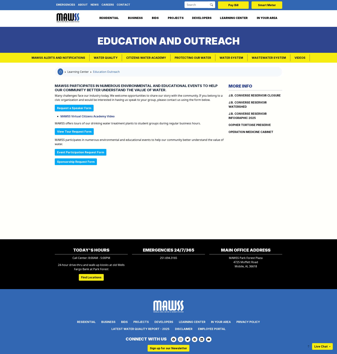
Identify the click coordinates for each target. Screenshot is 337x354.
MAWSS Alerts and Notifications (58, 57)
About (83, 4)
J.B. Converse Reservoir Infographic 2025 (248, 116)
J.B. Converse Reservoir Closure (255, 95)
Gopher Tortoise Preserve (250, 125)
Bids (155, 18)
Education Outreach (106, 72)
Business (135, 18)
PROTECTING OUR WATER (193, 57)
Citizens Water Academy (146, 57)
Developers (202, 18)
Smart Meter (267, 5)
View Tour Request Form (74, 131)
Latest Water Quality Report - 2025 (140, 329)
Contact (123, 4)
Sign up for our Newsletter (168, 348)
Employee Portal (212, 329)
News (95, 4)
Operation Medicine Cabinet (251, 132)
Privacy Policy (248, 322)
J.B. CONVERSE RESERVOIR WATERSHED (248, 104)
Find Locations (91, 277)
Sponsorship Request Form (76, 161)
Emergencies (65, 4)
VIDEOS (300, 57)
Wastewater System (269, 57)
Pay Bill (233, 5)
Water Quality (106, 57)
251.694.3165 (168, 258)
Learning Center (234, 18)
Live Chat (321, 346)
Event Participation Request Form (80, 152)
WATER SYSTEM (231, 57)
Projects (176, 18)
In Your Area (267, 18)
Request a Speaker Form (74, 108)
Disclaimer (183, 329)
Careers (107, 4)
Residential (109, 18)
